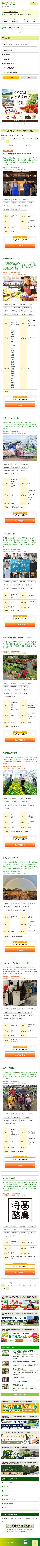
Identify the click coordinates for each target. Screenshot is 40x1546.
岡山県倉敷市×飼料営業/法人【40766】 (17, 154)
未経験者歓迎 (27, 307)
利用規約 (6, 1495)
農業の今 (4, 1518)
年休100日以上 (17, 206)
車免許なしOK (7, 314)
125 (27, 138)
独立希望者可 (7, 473)
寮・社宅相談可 (17, 199)
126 (31, 138)
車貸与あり (6, 202)
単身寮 (5, 683)
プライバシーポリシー (9, 1499)
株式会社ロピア (8, 258)
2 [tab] (18, 123)
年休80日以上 (17, 1229)
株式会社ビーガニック (11, 858)
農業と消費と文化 (19, 1518)
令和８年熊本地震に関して (11, 12)
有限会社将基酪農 (9, 1178)
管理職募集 (22, 304)
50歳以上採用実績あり (22, 470)
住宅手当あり (22, 202)
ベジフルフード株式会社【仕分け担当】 (17, 963)
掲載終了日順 (29, 145)
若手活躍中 (26, 206)
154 (4, 141)
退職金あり (15, 209)
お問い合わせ (7, 1508)
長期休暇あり (7, 209)
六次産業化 (21, 683)
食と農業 (10, 1518)
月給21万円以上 (8, 206)
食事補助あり (24, 1232)
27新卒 (30, 1120)
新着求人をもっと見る (20, 1394)
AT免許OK (23, 209)
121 (14, 138)
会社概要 (6, 1486)
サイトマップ (7, 1491)
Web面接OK (16, 314)
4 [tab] (24, 123)
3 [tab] (21, 123)
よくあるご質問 (8, 1482)
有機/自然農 (7, 907)
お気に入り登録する (21, 239)
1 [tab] (15, 123)
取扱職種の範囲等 (8, 1503)
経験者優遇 (30, 202)
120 (11, 138)
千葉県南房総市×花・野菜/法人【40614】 (18, 637)
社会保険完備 (7, 199)
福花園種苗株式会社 (10, 753)
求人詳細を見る (20, 245)
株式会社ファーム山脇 (11, 418)
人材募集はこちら (33, 3)
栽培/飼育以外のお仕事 (27, 314)
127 (34, 138)
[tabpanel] (20, 105)
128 (37, 138)
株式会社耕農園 (8, 1068)
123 (21, 138)
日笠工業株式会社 (9, 534)
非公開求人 (26, 199)
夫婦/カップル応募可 (9, 470)
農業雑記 (28, 1518)
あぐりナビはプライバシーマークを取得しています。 (17, 14)
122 (18, 138)
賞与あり (14, 202)
